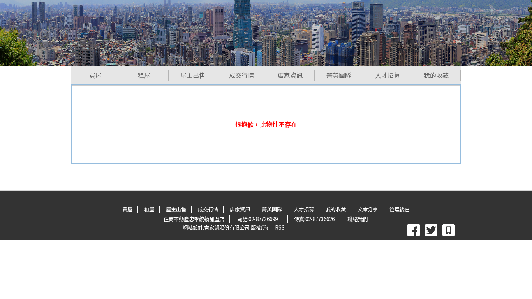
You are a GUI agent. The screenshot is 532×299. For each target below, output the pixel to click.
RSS (280, 227)
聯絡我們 (357, 219)
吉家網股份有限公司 (227, 227)
